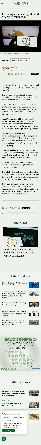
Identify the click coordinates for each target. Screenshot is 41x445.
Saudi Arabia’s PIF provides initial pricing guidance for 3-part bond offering (19, 252)
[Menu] (2, 3)
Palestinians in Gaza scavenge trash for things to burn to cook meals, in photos (13, 323)
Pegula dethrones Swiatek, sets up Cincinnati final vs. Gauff (15, 284)
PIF (10, 214)
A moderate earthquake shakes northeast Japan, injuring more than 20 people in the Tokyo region (14, 295)
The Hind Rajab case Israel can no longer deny (13, 404)
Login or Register (8, 431)
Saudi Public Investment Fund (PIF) (25, 214)
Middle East (5, 389)
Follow (35, 74)
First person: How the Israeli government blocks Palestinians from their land (14, 393)
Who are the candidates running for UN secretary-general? (14, 304)
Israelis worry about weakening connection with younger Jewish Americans (14, 314)
